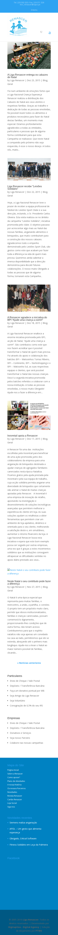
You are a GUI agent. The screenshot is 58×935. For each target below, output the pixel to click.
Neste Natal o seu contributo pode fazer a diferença (29, 582)
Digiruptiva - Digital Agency (23, 927)
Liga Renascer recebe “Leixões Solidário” (24, 187)
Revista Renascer (14, 795)
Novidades (12, 792)
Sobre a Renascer (15, 773)
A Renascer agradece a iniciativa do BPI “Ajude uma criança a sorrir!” (27, 318)
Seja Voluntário (17, 700)
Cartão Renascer (14, 799)
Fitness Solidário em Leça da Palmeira (29, 844)
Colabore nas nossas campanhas (26, 742)
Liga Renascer (17, 80)
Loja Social (12, 803)
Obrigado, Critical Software (23, 838)
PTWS (39, 930)
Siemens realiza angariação (23, 822)
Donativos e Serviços (20, 732)
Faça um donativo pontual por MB (27, 690)
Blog (45, 80)
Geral (10, 84)
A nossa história (14, 784)
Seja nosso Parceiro (20, 737)
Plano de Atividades (16, 781)
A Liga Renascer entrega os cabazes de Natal (27, 76)
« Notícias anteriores (29, 662)
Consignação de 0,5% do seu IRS (26, 705)
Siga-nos (11, 806)
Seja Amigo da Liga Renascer (24, 695)
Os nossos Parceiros (16, 788)
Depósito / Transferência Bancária (27, 685)
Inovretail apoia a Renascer (22, 435)
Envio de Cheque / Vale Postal (25, 680)
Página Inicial (13, 770)
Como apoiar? (13, 777)
